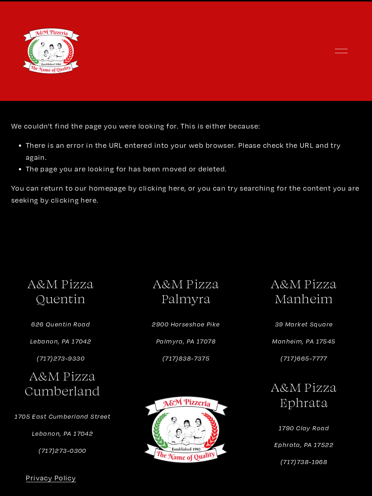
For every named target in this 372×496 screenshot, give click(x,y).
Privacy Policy (51, 477)
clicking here (162, 188)
